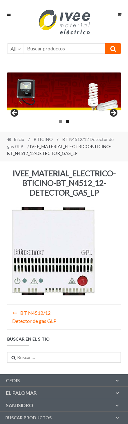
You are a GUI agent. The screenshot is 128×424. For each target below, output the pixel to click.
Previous (15, 113)
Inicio (19, 139)
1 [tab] (60, 121)
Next (113, 113)
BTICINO (43, 139)
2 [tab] (67, 121)
